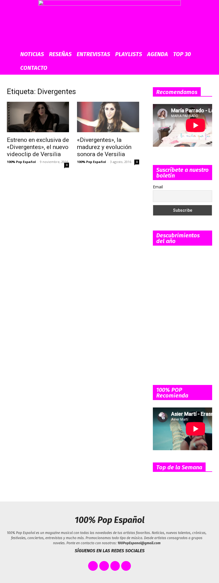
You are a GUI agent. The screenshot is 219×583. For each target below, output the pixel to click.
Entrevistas (93, 54)
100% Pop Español (21, 162)
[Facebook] (93, 566)
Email (158, 186)
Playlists (128, 54)
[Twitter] (104, 566)
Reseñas (60, 54)
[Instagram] (115, 566)
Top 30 (182, 54)
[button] (208, 54)
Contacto (33, 67)
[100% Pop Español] (109, 23)
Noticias (32, 54)
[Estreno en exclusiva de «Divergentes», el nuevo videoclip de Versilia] (38, 117)
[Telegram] (126, 566)
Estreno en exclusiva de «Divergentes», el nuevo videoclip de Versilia (38, 147)
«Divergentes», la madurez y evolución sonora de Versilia (104, 147)
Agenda (157, 54)
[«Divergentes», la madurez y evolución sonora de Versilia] (108, 117)
